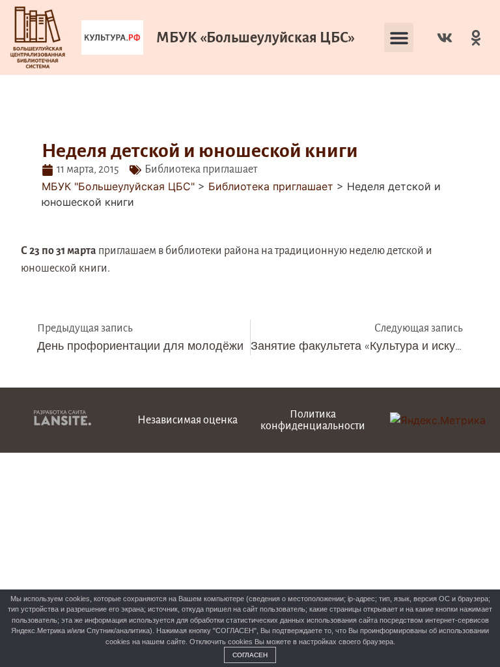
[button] (398, 37)
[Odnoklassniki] (476, 37)
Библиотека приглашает (201, 169)
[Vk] (444, 37)
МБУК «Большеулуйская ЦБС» (255, 38)
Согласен (250, 655)
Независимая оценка (187, 420)
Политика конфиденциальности (312, 420)
